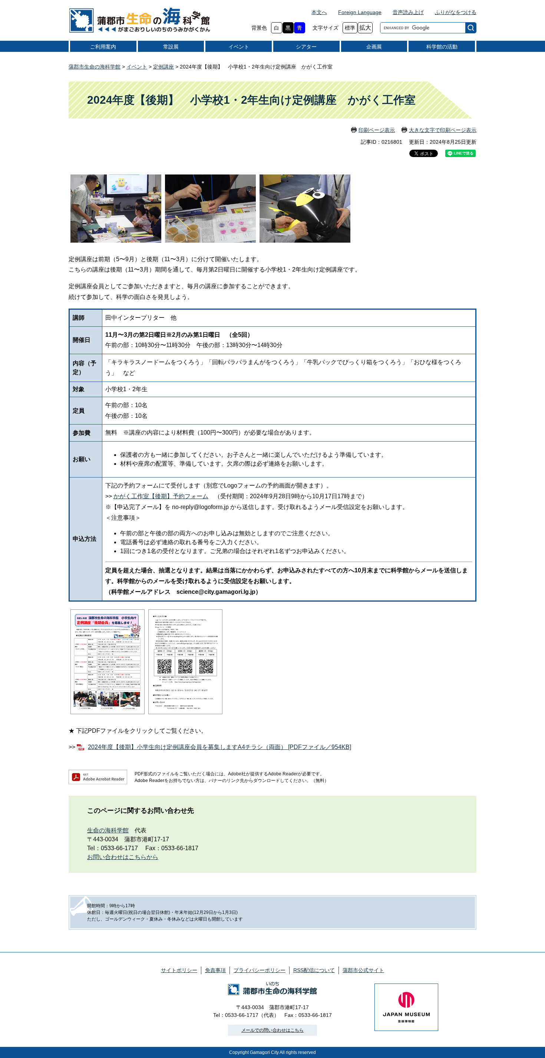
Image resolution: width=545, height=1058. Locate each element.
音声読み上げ (408, 12)
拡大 (365, 27)
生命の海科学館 (108, 830)
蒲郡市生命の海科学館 (94, 67)
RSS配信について (314, 970)
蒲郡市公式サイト (363, 970)
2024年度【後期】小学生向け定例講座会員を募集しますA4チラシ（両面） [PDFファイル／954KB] (219, 747)
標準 (350, 28)
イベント (136, 67)
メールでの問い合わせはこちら (272, 1030)
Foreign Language (360, 12)
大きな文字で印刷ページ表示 (442, 130)
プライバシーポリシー (259, 970)
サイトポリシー (179, 970)
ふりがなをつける (455, 12)
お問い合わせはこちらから (122, 857)
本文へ (319, 12)
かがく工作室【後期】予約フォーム (160, 496)
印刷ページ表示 (377, 130)
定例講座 (163, 67)
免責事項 (215, 970)
